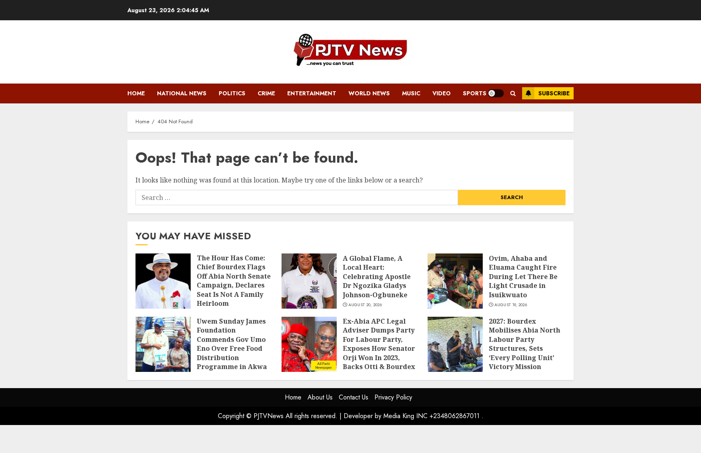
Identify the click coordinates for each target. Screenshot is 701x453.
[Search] (513, 93)
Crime (266, 93)
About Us (320, 397)
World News (369, 93)
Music (411, 93)
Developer (358, 416)
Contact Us (353, 397)
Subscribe (554, 93)
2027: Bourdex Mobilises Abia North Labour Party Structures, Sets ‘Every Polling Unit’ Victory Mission (524, 344)
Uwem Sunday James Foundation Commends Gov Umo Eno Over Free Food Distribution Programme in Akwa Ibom (232, 348)
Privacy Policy (393, 397)
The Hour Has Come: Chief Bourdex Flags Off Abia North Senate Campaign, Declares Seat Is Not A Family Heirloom (234, 280)
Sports (474, 93)
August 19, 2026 (511, 305)
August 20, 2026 (365, 305)
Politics (232, 93)
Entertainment (311, 93)
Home (136, 93)
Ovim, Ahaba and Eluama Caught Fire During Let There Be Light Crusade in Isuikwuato (523, 276)
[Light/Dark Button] (496, 93)
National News (181, 93)
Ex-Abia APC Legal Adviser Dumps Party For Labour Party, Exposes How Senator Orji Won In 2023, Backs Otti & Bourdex (379, 344)
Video (441, 93)
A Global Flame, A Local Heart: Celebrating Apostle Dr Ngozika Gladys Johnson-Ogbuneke (377, 276)
